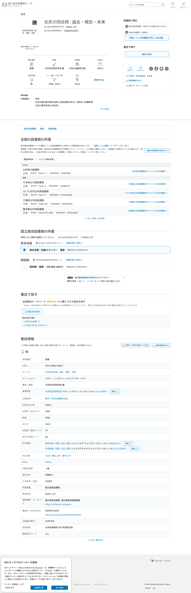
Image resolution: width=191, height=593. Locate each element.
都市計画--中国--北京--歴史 (58, 443)
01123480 (101, 391)
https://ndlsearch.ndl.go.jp (58, 504)
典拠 (113, 391)
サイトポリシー (100, 584)
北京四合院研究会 (53, 391)
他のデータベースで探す (139, 85)
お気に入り (130, 70)
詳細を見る (99, 79)
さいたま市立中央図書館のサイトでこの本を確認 (145, 193)
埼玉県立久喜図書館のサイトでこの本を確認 (147, 184)
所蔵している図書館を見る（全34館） (147, 37)
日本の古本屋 (30, 321)
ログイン (183, 7)
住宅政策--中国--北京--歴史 (58, 448)
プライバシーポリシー (82, 584)
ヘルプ (173, 7)
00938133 (114, 443)
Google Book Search (34, 325)
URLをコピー (141, 70)
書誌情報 (52, 128)
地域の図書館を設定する (157, 150)
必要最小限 (38, 587)
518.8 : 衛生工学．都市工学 (58, 455)
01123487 (120, 448)
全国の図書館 (30, 128)
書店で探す (147, 54)
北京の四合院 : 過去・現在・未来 (60, 372)
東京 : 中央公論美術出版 (56, 398)
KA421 (48, 462)
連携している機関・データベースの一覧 (110, 145)
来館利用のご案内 (73, 243)
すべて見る (104, 109)
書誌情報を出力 (135, 80)
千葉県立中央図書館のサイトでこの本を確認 (147, 202)
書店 (42, 128)
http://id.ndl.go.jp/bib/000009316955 (63, 514)
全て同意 (59, 587)
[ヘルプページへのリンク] (34, 48)
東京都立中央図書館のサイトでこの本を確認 (147, 210)
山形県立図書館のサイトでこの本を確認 (148, 171)
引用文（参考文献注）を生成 (140, 76)
